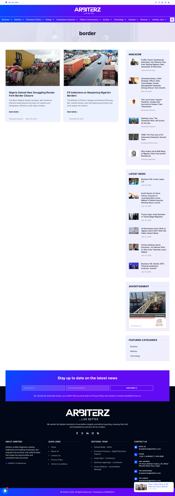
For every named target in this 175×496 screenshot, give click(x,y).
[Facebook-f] (156, 2)
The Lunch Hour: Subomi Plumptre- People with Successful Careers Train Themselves (151, 103)
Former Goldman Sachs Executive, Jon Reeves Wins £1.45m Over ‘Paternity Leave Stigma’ (153, 248)
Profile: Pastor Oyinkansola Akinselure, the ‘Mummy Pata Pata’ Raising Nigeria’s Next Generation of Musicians (153, 63)
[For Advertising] (135, 471)
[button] (172, 19)
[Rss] (168, 2)
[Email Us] (135, 447)
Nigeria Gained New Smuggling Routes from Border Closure (31, 94)
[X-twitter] (159, 2)
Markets (17, 19)
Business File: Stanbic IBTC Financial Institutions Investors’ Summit (152, 266)
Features (144, 19)
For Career (143, 478)
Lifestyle (132, 19)
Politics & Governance (89, 19)
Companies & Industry (65, 19)
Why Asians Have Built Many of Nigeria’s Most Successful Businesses (153, 153)
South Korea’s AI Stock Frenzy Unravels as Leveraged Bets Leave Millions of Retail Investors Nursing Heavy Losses (152, 198)
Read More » (14, 112)
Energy (49, 19)
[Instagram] (165, 2)
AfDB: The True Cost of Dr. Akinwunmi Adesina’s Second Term (153, 137)
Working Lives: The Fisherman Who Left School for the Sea (152, 120)
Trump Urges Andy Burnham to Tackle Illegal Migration (153, 215)
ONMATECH (109, 492)
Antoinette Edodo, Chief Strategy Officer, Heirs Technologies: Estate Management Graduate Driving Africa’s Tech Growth (153, 83)
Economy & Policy (33, 19)
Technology (119, 19)
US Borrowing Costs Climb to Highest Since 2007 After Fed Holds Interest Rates (153, 230)
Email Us (142, 446)
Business (6, 19)
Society (106, 19)
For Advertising (145, 471)
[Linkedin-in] (162, 2)
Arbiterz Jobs (158, 19)
